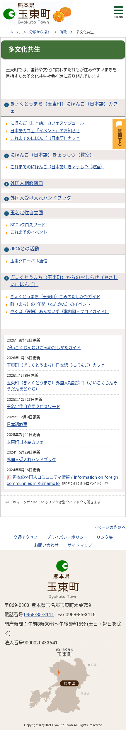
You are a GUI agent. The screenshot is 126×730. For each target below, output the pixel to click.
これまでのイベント (28, 232)
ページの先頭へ (111, 527)
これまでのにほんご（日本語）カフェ (45, 138)
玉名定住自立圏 (26, 212)
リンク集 (104, 537)
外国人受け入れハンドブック (40, 198)
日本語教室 (17, 424)
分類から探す (39, 32)
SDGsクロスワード (27, 225)
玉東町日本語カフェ (25, 442)
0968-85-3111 (39, 614)
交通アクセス (25, 537)
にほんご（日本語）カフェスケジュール (47, 123)
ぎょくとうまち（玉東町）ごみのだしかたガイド (55, 296)
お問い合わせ (46, 545)
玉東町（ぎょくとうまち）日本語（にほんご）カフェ (56, 365)
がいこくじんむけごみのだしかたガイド (44, 347)
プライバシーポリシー (67, 537)
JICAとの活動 (24, 249)
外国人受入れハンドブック (31, 459)
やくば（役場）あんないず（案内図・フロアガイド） (59, 311)
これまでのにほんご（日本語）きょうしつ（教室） (57, 166)
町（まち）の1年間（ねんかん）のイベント (50, 304)
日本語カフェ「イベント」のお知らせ (45, 130)
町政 (63, 32)
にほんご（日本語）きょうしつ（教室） (52, 155)
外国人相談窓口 (26, 183)
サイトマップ (79, 545)
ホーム (14, 32)
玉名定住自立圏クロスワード (33, 406)
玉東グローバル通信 (28, 261)
